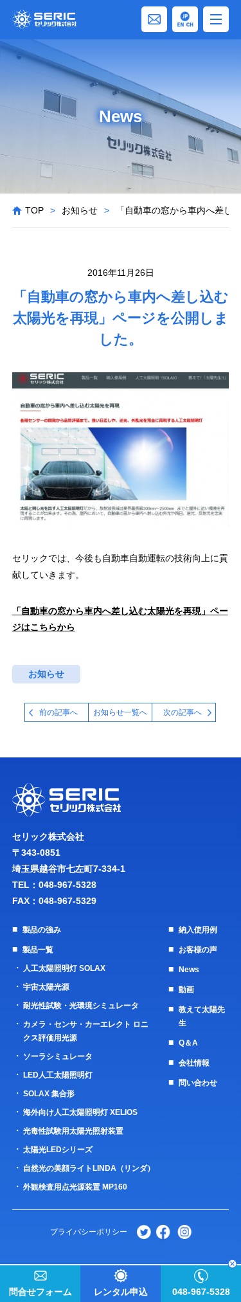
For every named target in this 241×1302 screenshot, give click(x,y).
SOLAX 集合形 (49, 1093)
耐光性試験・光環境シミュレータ (81, 1005)
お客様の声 (198, 949)
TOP (34, 210)
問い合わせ (198, 1082)
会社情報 (194, 1062)
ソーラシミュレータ (58, 1056)
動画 (186, 989)
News (189, 969)
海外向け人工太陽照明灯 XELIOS (80, 1112)
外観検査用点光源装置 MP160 (75, 1186)
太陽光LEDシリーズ (58, 1149)
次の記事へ (182, 712)
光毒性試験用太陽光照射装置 (73, 1130)
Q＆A (188, 1042)
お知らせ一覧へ (120, 712)
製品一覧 (37, 949)
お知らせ (80, 210)
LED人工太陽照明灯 (58, 1075)
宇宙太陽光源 (46, 986)
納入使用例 (198, 929)
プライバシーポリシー (88, 1231)
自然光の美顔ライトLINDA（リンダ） (89, 1168)
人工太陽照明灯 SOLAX (64, 968)
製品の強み (41, 929)
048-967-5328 (67, 885)
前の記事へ (58, 712)
